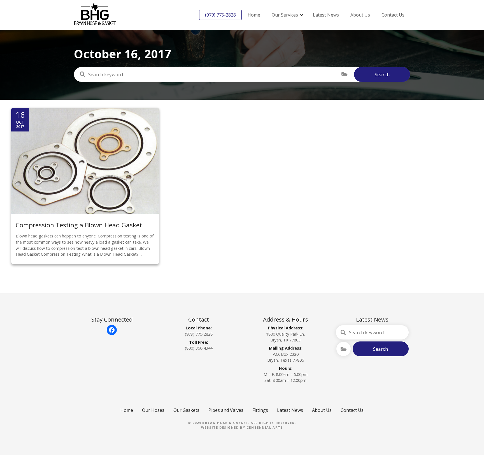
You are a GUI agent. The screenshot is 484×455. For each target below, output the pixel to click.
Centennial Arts (264, 427)
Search (382, 74)
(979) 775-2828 (220, 15)
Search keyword (82, 74)
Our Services (285, 15)
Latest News (326, 15)
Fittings (260, 410)
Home (254, 15)
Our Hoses (153, 410)
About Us (360, 15)
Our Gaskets (186, 410)
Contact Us (392, 15)
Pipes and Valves (225, 410)
